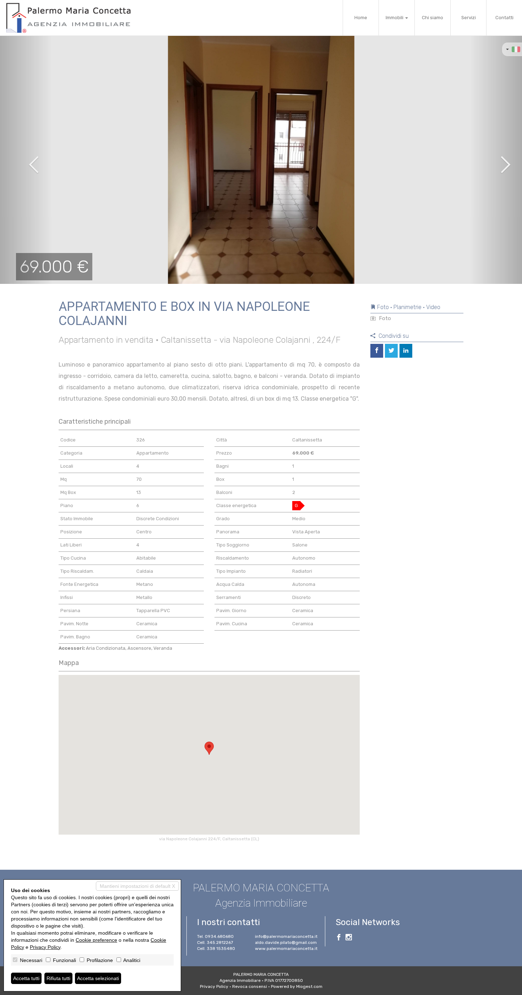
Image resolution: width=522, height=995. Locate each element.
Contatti (504, 17)
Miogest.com (309, 986)
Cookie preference (96, 940)
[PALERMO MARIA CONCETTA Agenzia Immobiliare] (70, 17)
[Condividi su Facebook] (376, 351)
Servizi (468, 17)
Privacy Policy (214, 986)
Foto (384, 318)
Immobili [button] (395, 17)
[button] (26, 159)
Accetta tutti (26, 978)
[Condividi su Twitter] (391, 351)
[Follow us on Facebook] (339, 938)
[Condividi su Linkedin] (405, 351)
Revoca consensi (249, 986)
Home (360, 17)
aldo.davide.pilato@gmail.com (286, 942)
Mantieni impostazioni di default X (137, 886)
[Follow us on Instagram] (349, 938)
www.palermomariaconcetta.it (286, 948)
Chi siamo (432, 17)
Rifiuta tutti (58, 978)
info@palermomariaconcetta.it (286, 936)
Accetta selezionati (98, 978)
